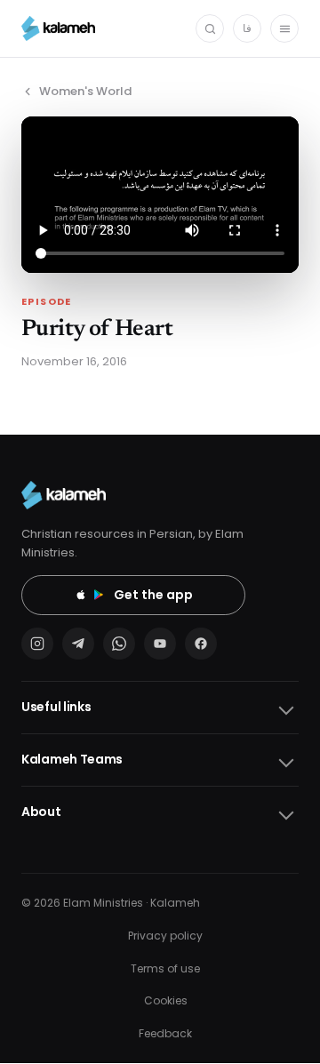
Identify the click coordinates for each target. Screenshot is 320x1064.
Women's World (85, 91)
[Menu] (284, 28)
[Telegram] (78, 644)
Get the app (153, 595)
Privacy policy (165, 935)
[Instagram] (37, 644)
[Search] (210, 28)
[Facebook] (201, 644)
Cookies (166, 1000)
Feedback (165, 1033)
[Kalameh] (58, 28)
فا (247, 28)
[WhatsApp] (119, 644)
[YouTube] (160, 644)
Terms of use (165, 968)
